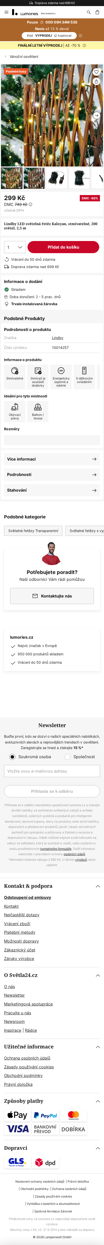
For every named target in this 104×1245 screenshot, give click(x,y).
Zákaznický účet (19, 950)
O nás (9, 986)
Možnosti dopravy (21, 941)
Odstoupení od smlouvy (27, 897)
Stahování (17, 490)
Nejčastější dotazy (21, 915)
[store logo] (36, 12)
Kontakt (11, 906)
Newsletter (14, 995)
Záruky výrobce (19, 958)
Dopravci (15, 1148)
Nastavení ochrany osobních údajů (39, 1181)
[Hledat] (89, 12)
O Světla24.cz (21, 975)
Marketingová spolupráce (28, 1004)
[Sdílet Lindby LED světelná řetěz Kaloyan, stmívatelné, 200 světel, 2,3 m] (96, 81)
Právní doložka (18, 1084)
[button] (11, 178)
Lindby (57, 337)
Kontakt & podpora (28, 886)
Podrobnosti (19, 474)
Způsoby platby (23, 1101)
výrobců (81, 859)
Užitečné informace (29, 1046)
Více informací (21, 459)
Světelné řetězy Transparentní (33, 530)
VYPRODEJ (49, 35)
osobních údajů (74, 854)
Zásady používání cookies (29, 1067)
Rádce (31, 1030)
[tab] (52, 922)
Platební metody (19, 932)
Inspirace (12, 1030)
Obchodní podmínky (23, 1075)
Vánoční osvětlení (24, 56)
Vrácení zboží (17, 923)
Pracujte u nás (17, 1013)
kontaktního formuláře (55, 849)
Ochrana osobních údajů (27, 1058)
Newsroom (14, 1021)
